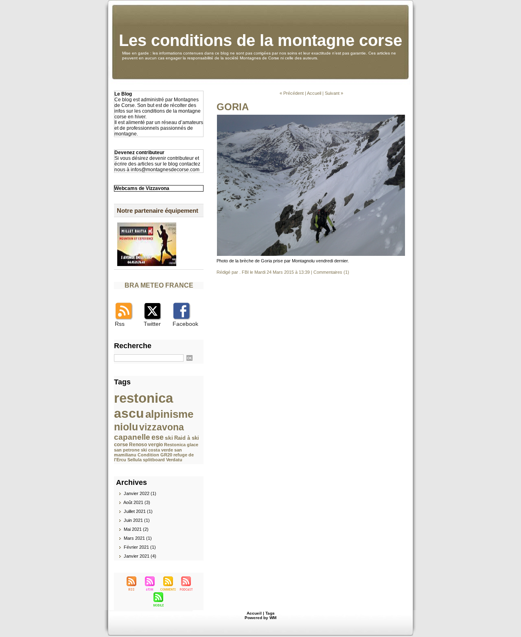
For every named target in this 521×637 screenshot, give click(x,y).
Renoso (138, 444)
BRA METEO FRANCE (159, 285)
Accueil (314, 93)
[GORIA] (311, 116)
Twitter (152, 324)
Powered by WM (260, 617)
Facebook (185, 324)
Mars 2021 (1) (138, 538)
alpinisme (169, 414)
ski (169, 437)
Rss (120, 324)
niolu (126, 426)
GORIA (233, 106)
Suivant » (334, 93)
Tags (270, 613)
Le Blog (123, 94)
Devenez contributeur (139, 152)
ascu (129, 413)
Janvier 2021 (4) (140, 556)
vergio (155, 444)
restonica (143, 398)
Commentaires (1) (331, 272)
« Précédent (292, 93)
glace (192, 444)
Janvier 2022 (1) (140, 493)
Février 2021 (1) (140, 547)
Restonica (175, 444)
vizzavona (161, 427)
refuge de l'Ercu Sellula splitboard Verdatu (154, 457)
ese (157, 437)
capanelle (132, 437)
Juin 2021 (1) (137, 520)
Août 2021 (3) (136, 502)
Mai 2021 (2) (136, 529)
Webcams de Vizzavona (141, 188)
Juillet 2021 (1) (138, 511)
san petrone (127, 449)
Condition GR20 (155, 454)
